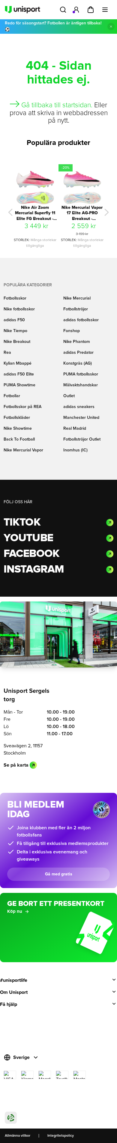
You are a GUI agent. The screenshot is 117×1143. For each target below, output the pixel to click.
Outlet (69, 396)
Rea (7, 352)
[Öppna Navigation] (105, 9)
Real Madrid (74, 428)
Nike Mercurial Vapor (23, 450)
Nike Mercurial (77, 298)
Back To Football (19, 439)
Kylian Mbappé (18, 363)
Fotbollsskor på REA (22, 407)
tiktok (22, 522)
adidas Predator (78, 352)
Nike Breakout (17, 342)
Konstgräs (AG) (77, 363)
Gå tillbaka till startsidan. (57, 105)
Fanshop (71, 331)
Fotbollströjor (75, 309)
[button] (10, 212)
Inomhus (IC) (75, 450)
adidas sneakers (78, 407)
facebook (31, 553)
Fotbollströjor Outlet (81, 439)
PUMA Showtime (19, 385)
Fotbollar (12, 396)
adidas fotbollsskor (81, 320)
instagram (34, 569)
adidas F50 (14, 320)
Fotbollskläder (17, 418)
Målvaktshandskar (80, 385)
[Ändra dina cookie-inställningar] (11, 1118)
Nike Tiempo (15, 331)
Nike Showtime (18, 428)
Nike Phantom (76, 342)
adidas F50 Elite (19, 374)
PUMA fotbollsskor (80, 374)
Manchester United (81, 418)
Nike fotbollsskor (19, 309)
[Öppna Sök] (63, 10)
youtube (28, 538)
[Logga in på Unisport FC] (76, 9)
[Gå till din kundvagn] (90, 9)
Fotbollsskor (15, 298)
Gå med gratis (58, 874)
